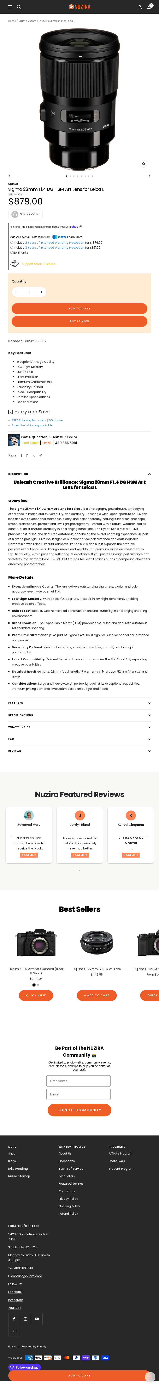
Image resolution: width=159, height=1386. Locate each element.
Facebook (15, 1292)
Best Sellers (67, 1176)
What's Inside (19, 727)
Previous (13, 835)
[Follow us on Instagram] (25, 1319)
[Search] (19, 7)
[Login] (140, 7)
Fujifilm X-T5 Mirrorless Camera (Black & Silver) (36, 971)
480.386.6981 (66, 443)
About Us (65, 1153)
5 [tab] (92, 871)
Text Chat (30, 443)
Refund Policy (68, 1214)
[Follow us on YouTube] (36, 1319)
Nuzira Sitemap (19, 1176)
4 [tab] (86, 871)
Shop (12, 1153)
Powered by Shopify (34, 1346)
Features (15, 703)
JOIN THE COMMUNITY (79, 1110)
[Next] (149, 176)
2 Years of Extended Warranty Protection (55, 243)
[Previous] (10, 176)
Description (18, 474)
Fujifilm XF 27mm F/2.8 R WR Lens (97, 969)
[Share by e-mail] (40, 455)
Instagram (15, 1300)
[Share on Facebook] (21, 455)
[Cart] (149, 7)
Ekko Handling (18, 1169)
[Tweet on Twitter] (33, 455)
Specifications (20, 715)
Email (46, 443)
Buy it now (79, 321)
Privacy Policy (68, 1199)
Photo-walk (117, 1161)
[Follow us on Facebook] (14, 1319)
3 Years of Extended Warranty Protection (55, 248)
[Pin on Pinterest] (27, 455)
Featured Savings (71, 1184)
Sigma (13, 184)
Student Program (121, 1169)
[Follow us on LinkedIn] (14, 1330)
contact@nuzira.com (26, 1276)
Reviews (14, 751)
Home (12, 21)
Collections (67, 1161)
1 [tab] (67, 871)
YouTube (14, 1308)
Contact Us (67, 1191)
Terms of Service (71, 1169)
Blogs (12, 1161)
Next (146, 835)
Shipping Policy (69, 1206)
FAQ (11, 739)
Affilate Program (120, 1153)
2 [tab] (73, 871)
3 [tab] (79, 871)
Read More (29, 855)
